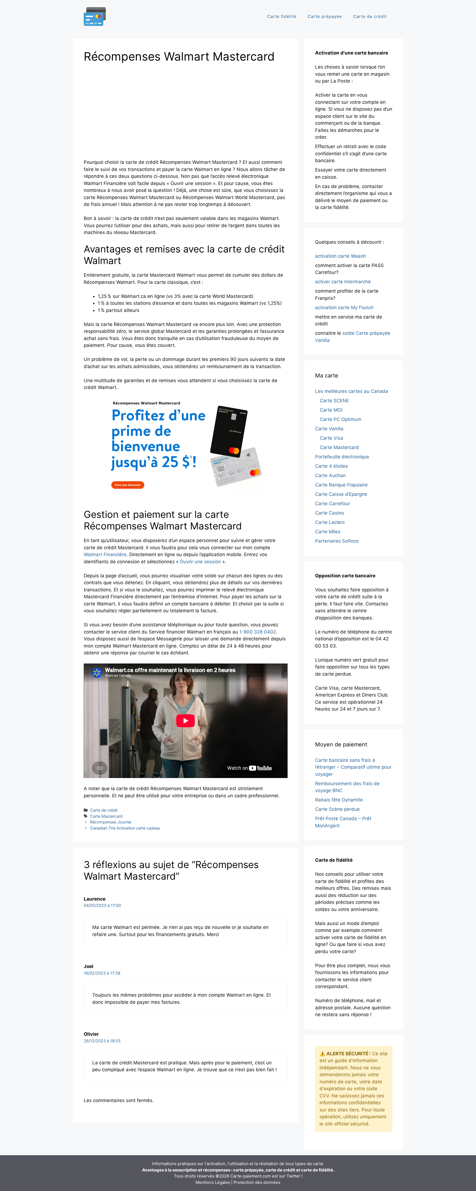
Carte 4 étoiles (331, 466)
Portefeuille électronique (342, 456)
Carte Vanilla (329, 428)
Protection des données (257, 1182)
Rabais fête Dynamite (339, 800)
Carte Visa (331, 438)
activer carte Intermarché (343, 281)
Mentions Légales (213, 1182)
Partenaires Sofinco (337, 541)
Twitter (293, 1176)
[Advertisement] (130, 109)
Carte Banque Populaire (341, 485)
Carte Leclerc (330, 522)
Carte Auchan (330, 475)
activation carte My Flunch (344, 307)
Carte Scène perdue (337, 809)
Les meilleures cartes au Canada (351, 391)
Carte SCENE (334, 400)
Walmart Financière (105, 554)
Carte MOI (331, 410)
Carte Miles (327, 531)
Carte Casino (329, 513)
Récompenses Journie (110, 822)
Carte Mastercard (106, 816)
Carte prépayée (325, 16)
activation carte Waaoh (340, 256)
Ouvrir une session (200, 561)
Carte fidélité (282, 16)
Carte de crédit (370, 16)
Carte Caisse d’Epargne (341, 494)
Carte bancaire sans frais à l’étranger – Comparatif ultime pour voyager (353, 767)
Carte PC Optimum (340, 419)
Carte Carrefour (332, 503)
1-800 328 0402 (257, 632)
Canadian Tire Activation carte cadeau (125, 828)
